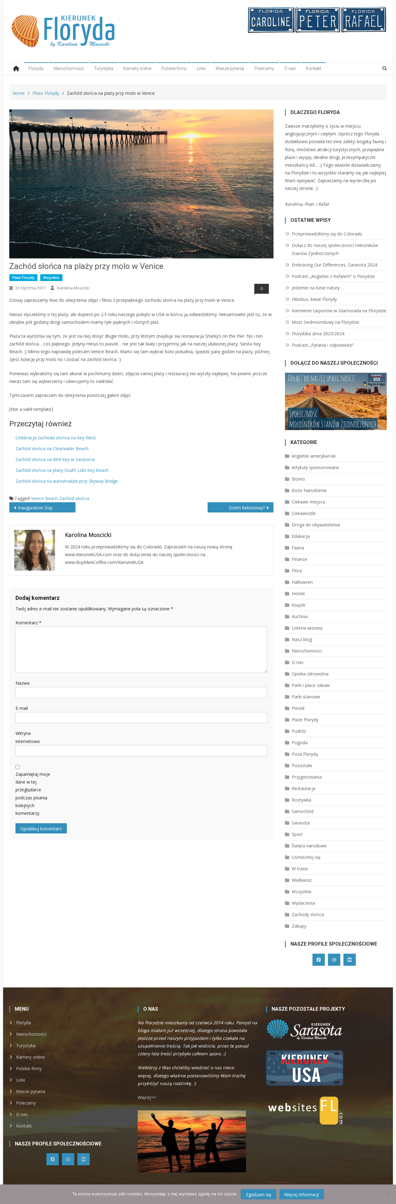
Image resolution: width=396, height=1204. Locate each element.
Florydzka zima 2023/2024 (318, 333)
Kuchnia (300, 616)
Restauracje (304, 788)
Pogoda (300, 742)
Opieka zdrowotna (310, 674)
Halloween (302, 582)
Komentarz (28, 623)
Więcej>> (147, 1097)
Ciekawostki (304, 513)
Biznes (298, 479)
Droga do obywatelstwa (316, 525)
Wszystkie (51, 277)
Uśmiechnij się (306, 857)
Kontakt (313, 68)
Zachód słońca (74, 498)
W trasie (300, 869)
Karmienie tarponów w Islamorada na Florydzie (339, 311)
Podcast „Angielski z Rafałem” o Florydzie (333, 276)
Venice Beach (44, 498)
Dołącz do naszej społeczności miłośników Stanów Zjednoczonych (335, 249)
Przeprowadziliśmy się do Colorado (327, 234)
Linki (201, 68)
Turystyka (103, 68)
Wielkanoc (302, 880)
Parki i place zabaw (311, 685)
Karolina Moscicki (73, 288)
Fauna (298, 548)
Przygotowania (307, 777)
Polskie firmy (174, 68)
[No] (388, 1194)
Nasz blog (302, 639)
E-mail (21, 708)
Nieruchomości (69, 68)
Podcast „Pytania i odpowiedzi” (323, 345)
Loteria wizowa (307, 628)
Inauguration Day (35, 508)
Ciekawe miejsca (308, 502)
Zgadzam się (258, 1194)
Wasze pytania (230, 68)
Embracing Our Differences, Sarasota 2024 (334, 265)
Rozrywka (301, 800)
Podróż (299, 731)
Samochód (302, 811)
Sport (297, 834)
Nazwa (22, 683)
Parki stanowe (306, 697)
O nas (290, 68)
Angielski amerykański (314, 456)
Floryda (35, 68)
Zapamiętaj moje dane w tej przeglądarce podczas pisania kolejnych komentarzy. (32, 793)
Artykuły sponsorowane (315, 467)
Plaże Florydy (23, 277)
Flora (297, 570)
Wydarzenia (303, 903)
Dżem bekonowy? (247, 508)
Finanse (299, 559)
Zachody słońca (308, 914)
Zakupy (299, 926)
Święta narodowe (309, 846)
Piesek (298, 708)
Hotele (298, 593)
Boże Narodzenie (309, 490)
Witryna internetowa (27, 737)
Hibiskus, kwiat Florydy (314, 299)
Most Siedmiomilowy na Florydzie (325, 322)
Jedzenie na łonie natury (316, 288)
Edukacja (301, 536)
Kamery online (137, 68)
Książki (298, 605)
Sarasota (301, 823)
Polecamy (264, 68)
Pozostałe (302, 765)
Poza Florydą (305, 754)
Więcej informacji (301, 1194)
